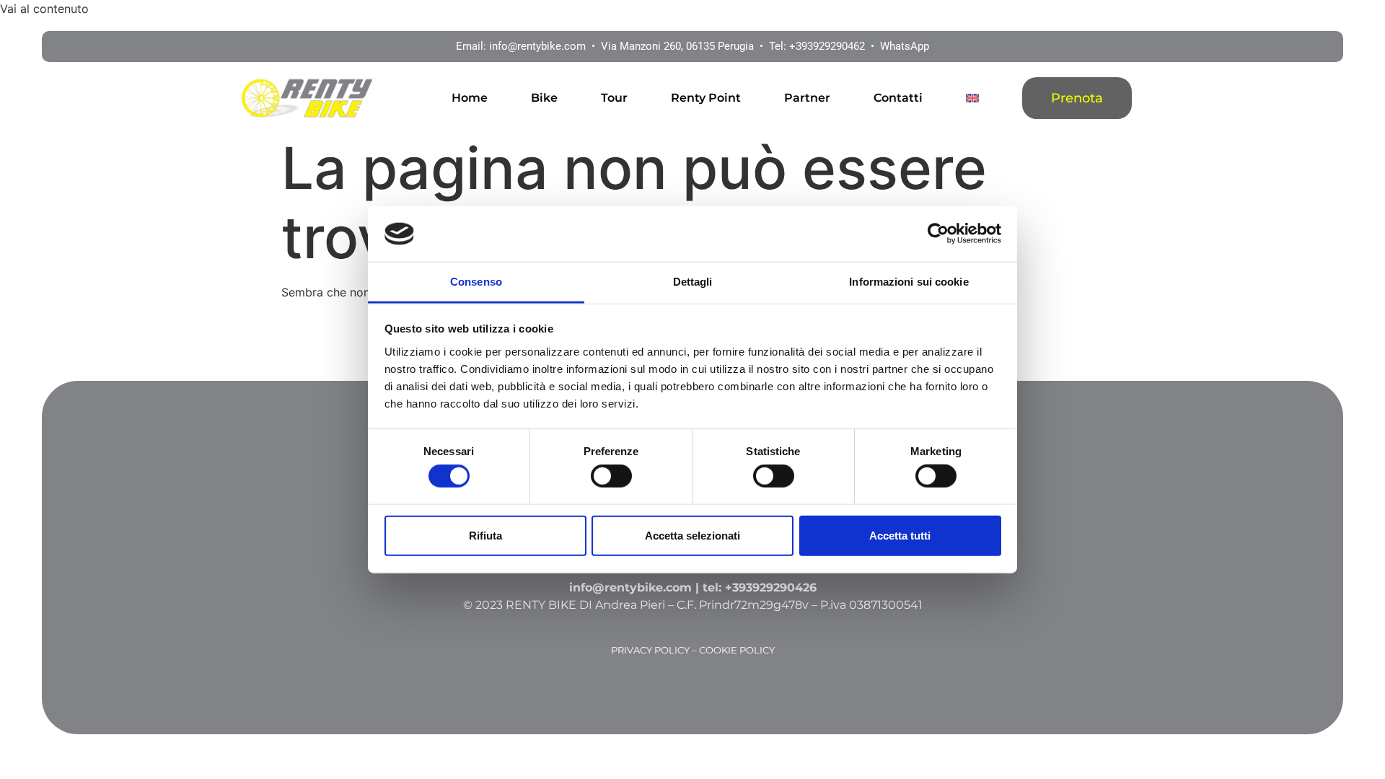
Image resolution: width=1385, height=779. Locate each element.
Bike (544, 98)
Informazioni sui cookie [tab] (908, 282)
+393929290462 (827, 46)
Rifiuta (485, 535)
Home (470, 98)
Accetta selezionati (692, 535)
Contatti (898, 98)
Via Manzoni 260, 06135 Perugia (677, 46)
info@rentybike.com (537, 46)
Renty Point (706, 98)
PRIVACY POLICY (650, 650)
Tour (614, 98)
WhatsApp (904, 46)
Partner (807, 98)
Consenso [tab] (476, 282)
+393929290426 (771, 587)
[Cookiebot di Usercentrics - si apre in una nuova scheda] (938, 234)
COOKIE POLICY (737, 650)
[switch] (611, 476)
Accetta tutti (900, 535)
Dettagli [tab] (693, 282)
